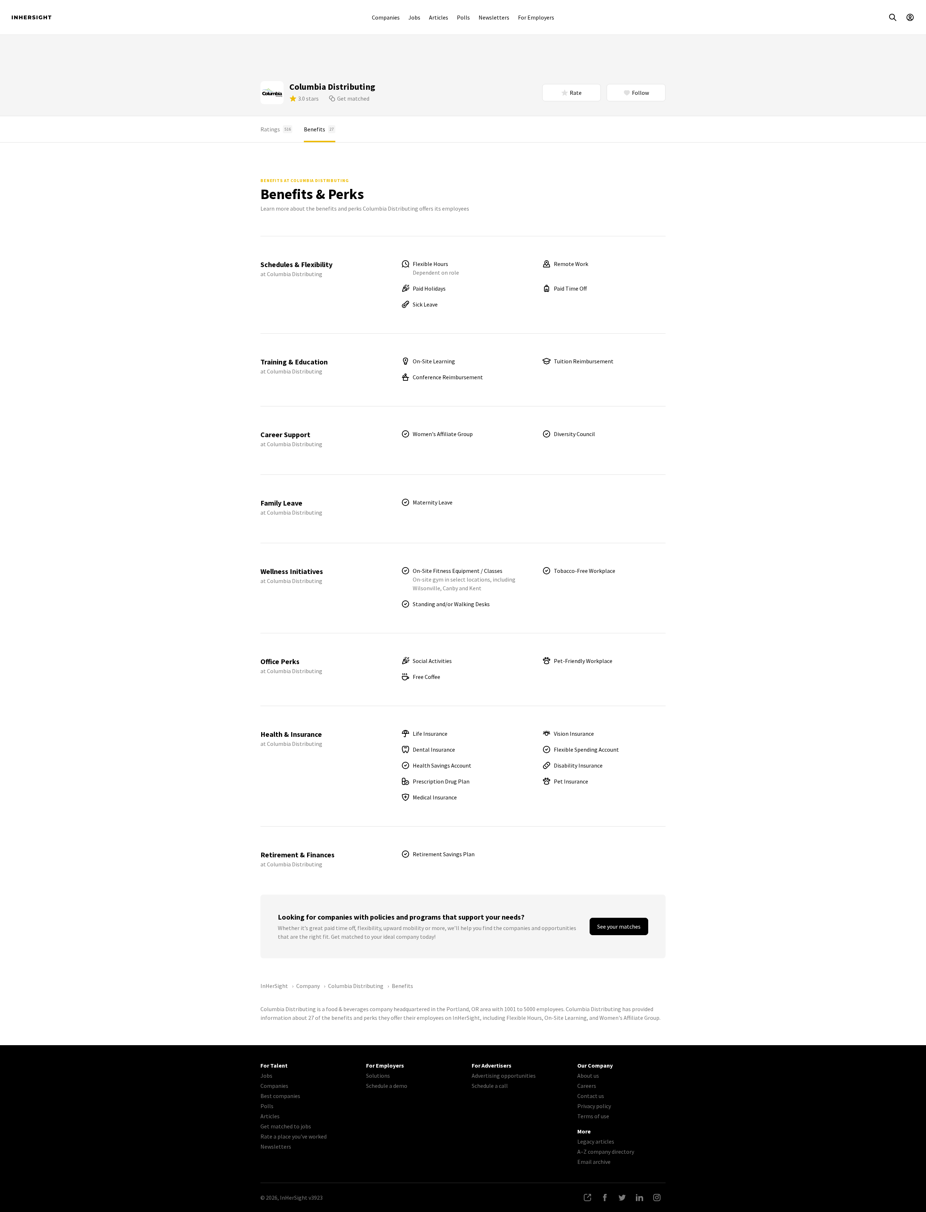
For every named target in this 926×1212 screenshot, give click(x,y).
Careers (586, 1085)
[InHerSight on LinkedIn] (639, 1197)
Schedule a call (490, 1085)
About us (588, 1075)
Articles (438, 17)
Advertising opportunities (504, 1075)
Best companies (280, 1095)
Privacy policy (594, 1106)
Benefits (319, 129)
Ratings (275, 129)
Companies (386, 17)
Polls (463, 17)
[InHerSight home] (31, 17)
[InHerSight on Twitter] (622, 1197)
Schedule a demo (386, 1085)
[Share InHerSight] (587, 1197)
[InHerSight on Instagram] (657, 1197)
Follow (640, 92)
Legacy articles (595, 1141)
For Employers (536, 17)
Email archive (594, 1161)
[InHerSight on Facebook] (604, 1197)
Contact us (590, 1095)
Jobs (414, 17)
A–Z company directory (605, 1151)
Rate (576, 92)
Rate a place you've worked (293, 1136)
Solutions (378, 1075)
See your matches (619, 926)
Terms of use (593, 1116)
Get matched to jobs (285, 1126)
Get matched (353, 98)
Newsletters (494, 17)
